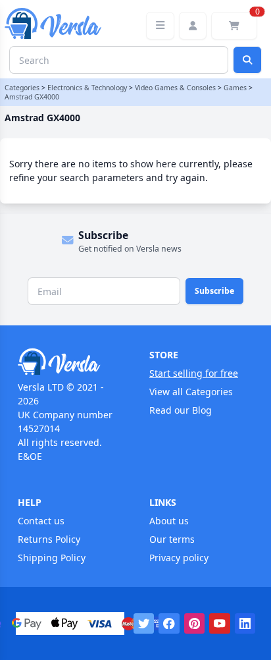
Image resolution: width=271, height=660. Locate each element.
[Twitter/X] (144, 624)
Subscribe (214, 290)
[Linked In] (245, 624)
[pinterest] (195, 624)
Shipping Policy (52, 557)
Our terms (172, 539)
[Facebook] (169, 624)
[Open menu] (160, 26)
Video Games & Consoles (175, 87)
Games (235, 87)
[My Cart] (234, 26)
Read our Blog (180, 410)
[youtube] (220, 624)
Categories (22, 87)
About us (169, 520)
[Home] (70, 361)
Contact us (41, 520)
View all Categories (191, 391)
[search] (247, 60)
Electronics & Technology (87, 87)
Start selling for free (193, 373)
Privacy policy (179, 557)
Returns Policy (49, 539)
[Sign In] (193, 26)
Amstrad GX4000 (32, 96)
